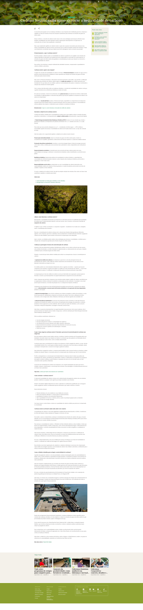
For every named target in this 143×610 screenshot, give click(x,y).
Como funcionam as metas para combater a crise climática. (51, 180)
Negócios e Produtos (39, 594)
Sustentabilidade (71, 17)
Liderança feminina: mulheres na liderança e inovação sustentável (80, 571)
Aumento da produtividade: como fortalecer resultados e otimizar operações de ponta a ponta (61, 571)
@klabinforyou (79, 593)
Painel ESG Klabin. (47, 542)
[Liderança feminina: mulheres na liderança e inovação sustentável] (81, 562)
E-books (36, 598)
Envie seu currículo (61, 594)
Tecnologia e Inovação (39, 592)
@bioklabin (78, 592)
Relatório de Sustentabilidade (50, 599)
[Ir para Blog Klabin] (38, 2)
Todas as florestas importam (50, 597)
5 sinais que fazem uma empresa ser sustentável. (52, 371)
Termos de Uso (61, 590)
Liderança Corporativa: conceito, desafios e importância (98, 571)
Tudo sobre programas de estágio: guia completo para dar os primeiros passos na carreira (43, 571)
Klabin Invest (49, 592)
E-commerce (37, 596)
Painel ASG (49, 594)
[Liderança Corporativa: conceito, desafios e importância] (100, 562)
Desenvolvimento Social (39, 558)
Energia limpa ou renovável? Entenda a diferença (48, 182)
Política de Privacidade (62, 592)
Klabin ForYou (49, 590)
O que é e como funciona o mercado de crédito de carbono (56, 107)
